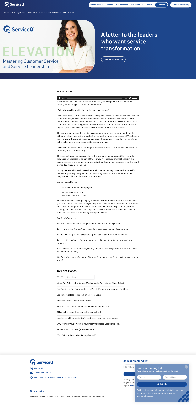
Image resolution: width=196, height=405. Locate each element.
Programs (34, 396)
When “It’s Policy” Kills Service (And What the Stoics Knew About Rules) (90, 284)
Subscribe (162, 384)
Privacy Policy (98, 396)
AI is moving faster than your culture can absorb (79, 312)
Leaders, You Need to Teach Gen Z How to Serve (79, 295)
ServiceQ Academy (181, 5)
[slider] (135, 98)
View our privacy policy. (145, 396)
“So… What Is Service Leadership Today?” (76, 336)
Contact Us (86, 396)
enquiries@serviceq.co (44, 373)
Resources (135, 4)
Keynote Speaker (46, 396)
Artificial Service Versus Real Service (74, 301)
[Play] (60, 98)
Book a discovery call (113, 59)
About (149, 4)
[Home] (14, 5)
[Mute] (130, 98)
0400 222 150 (38, 368)
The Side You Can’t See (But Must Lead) (75, 330)
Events (110, 4)
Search (60, 277)
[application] (98, 98)
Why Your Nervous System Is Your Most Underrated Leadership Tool (88, 324)
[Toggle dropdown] (103, 5)
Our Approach (122, 4)
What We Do (95, 4)
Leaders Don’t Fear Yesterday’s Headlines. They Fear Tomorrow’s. (87, 318)
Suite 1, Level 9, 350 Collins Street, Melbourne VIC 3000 (55, 378)
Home (6, 13)
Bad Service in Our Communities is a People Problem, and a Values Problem (92, 289)
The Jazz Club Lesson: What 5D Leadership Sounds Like (83, 307)
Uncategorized (18, 13)
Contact (161, 4)
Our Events (59, 396)
